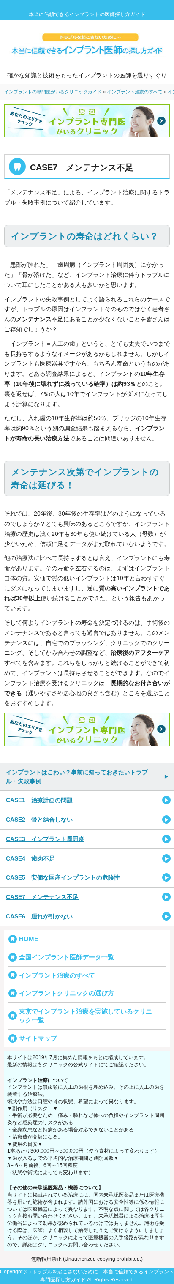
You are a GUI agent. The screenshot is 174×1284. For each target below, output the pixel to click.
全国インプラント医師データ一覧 (66, 957)
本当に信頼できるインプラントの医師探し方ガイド (87, 14)
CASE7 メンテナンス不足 (42, 896)
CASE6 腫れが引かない (39, 916)
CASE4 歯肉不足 (30, 858)
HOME (28, 939)
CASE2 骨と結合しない (39, 819)
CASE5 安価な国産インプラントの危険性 (63, 877)
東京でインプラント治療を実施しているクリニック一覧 (85, 1016)
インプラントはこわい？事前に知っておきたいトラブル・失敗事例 (77, 776)
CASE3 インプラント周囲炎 (45, 839)
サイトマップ (38, 1038)
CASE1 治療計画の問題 (39, 800)
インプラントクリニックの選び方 (66, 993)
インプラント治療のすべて (57, 975)
